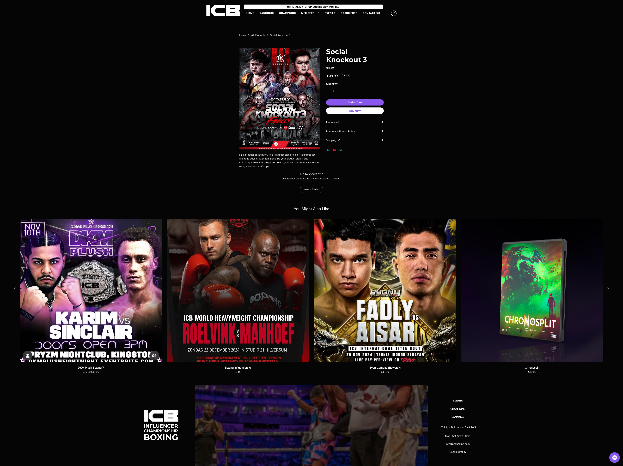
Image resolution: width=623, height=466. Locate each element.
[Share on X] (347, 150)
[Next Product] (608, 289)
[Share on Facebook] (328, 150)
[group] (311, 300)
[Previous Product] (15, 289)
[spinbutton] (334, 90)
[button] (310, 13)
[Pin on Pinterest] (334, 150)
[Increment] (338, 90)
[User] (394, 13)
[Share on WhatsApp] (340, 150)
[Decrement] (329, 90)
